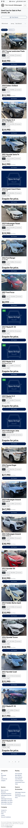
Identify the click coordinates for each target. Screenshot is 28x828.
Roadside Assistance (6, 793)
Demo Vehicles (18, 777)
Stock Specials (18, 773)
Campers (3, 780)
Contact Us (4, 810)
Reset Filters (4, 29)
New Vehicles (18, 775)
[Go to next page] (19, 761)
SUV (2, 777)
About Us (3, 812)
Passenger (3, 775)
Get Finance (14, 64)
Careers (3, 815)
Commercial (4, 779)
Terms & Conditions (6, 817)
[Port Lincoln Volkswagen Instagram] (4, 1)
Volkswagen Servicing (6, 798)
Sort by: (12, 23)
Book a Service (4, 790)
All (1, 773)
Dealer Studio (9, 826)
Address (13, 1)
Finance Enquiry (19, 780)
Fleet (2, 813)
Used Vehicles (18, 779)
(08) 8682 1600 (22, 1)
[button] (25, 5)
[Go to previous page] (9, 761)
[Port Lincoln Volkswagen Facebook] (2, 1)
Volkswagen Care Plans (6, 800)
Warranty (3, 792)
